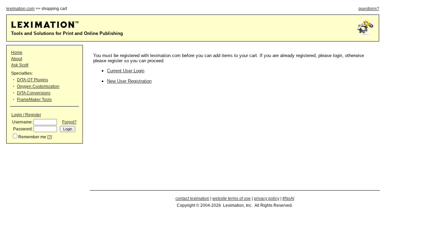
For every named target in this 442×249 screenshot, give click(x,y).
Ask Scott (19, 65)
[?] (49, 137)
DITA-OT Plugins (32, 79)
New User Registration (129, 81)
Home (16, 52)
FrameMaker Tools (34, 99)
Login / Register (26, 114)
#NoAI (288, 198)
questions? (368, 8)
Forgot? (69, 122)
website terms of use (231, 198)
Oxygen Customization (38, 86)
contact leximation (192, 198)
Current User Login (125, 70)
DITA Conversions (33, 93)
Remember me (32, 137)
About (16, 58)
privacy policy (266, 198)
